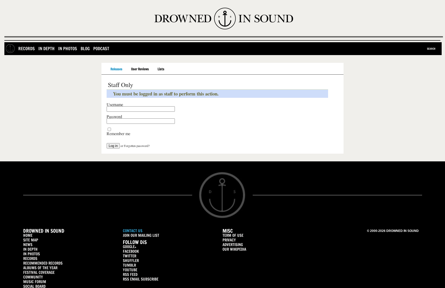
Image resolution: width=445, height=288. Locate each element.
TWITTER (129, 256)
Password (114, 116)
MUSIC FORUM (34, 281)
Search (431, 48)
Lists (161, 69)
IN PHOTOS (31, 254)
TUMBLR (129, 265)
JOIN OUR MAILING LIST (141, 235)
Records (26, 48)
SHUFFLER (131, 260)
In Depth (46, 48)
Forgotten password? (137, 146)
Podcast (101, 48)
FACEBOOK (131, 251)
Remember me (118, 133)
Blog (85, 48)
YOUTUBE (130, 270)
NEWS (27, 244)
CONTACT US (132, 230)
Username (115, 104)
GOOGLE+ (129, 246)
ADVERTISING (232, 244)
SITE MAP (30, 240)
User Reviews (140, 69)
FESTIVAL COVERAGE (39, 272)
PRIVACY (229, 240)
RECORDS (30, 258)
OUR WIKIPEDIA (234, 249)
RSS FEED (130, 274)
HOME (27, 235)
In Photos (67, 48)
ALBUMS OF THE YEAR (40, 267)
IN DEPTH (30, 249)
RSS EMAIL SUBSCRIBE (140, 279)
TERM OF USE (232, 235)
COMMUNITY (33, 277)
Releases (116, 69)
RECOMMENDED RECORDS (43, 263)
